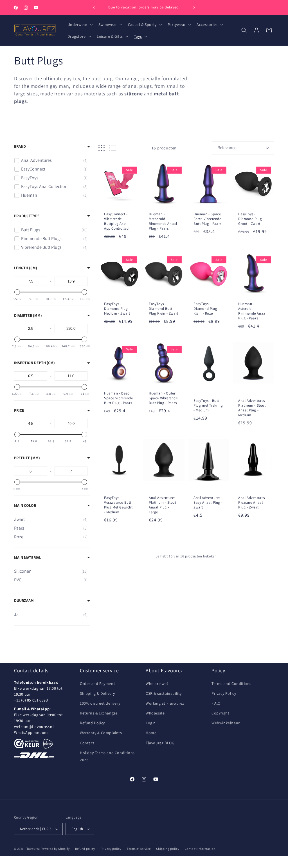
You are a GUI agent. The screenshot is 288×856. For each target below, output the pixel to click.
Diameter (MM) (28, 315)
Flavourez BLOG (160, 742)
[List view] (112, 148)
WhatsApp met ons (31, 732)
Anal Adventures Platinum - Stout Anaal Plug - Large (162, 505)
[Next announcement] (194, 7)
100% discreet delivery (100, 703)
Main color (25, 505)
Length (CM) (25, 267)
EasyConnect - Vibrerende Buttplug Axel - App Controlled (116, 221)
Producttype (27, 215)
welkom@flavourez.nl (34, 726)
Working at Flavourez (165, 703)
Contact (87, 742)
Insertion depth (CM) (34, 362)
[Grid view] (101, 148)
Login (151, 722)
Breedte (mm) (27, 457)
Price (19, 410)
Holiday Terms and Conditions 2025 (107, 756)
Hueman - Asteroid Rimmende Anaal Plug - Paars (252, 311)
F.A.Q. (217, 703)
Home (151, 732)
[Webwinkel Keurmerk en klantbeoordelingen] (26, 743)
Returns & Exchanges (99, 713)
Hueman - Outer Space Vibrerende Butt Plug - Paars (163, 398)
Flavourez (33, 849)
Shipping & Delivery (97, 693)
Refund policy (85, 849)
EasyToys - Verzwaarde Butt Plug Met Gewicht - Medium (118, 505)
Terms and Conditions (231, 683)
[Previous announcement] (94, 7)
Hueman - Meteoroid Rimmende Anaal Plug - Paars (163, 221)
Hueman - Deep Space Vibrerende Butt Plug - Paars (118, 398)
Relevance (227, 148)
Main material (27, 557)
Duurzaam (24, 600)
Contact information (200, 849)
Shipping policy (167, 849)
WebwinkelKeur (226, 722)
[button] (79, 24)
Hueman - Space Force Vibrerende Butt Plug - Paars (207, 219)
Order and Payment (97, 683)
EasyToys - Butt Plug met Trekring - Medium (208, 405)
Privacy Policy (224, 693)
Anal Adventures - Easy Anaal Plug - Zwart (208, 503)
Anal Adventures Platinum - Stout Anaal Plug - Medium (252, 407)
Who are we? (157, 683)
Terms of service (138, 849)
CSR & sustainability (164, 693)
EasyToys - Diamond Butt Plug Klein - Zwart (163, 309)
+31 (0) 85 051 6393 (31, 700)
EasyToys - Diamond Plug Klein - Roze (205, 309)
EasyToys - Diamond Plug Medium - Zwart (117, 309)
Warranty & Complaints (101, 732)
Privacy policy (111, 849)
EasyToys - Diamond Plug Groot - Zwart (250, 219)
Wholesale (155, 713)
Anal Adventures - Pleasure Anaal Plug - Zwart (252, 503)
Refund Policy (92, 722)
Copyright (220, 713)
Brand (20, 146)
